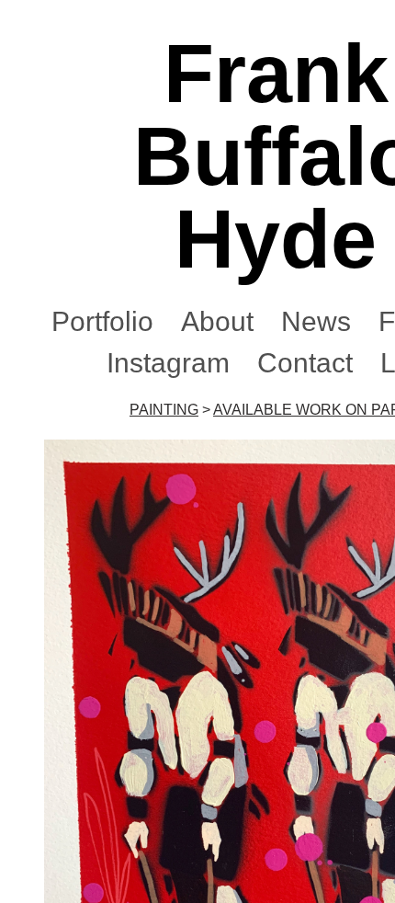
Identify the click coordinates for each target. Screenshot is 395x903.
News (316, 321)
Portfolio (102, 321)
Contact (305, 363)
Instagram (168, 363)
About (217, 321)
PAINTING (164, 409)
